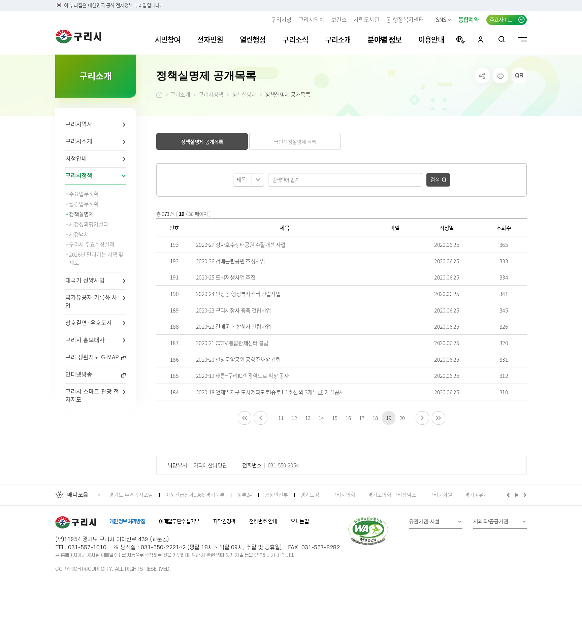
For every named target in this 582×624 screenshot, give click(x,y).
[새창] (368, 531)
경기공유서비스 (481, 494)
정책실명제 (244, 94)
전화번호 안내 (263, 522)
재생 (516, 495)
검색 (435, 179)
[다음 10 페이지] (422, 418)
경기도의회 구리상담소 (392, 494)
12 (294, 417)
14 (321, 417)
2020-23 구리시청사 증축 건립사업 (233, 310)
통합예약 (468, 19)
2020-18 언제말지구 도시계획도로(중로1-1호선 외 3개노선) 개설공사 (270, 392)
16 (348, 417)
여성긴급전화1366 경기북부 (195, 494)
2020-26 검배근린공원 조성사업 (230, 261)
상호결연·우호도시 (88, 322)
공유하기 (482, 75)
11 (280, 417)
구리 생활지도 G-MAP (92, 357)
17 (361, 417)
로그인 (480, 39)
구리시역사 (78, 124)
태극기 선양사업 (85, 280)
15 (334, 417)
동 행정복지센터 (405, 19)
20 (402, 417)
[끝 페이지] (438, 418)
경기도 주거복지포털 (131, 494)
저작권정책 (224, 522)
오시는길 (300, 522)
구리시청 (281, 19)
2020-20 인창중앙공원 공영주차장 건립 (238, 359)
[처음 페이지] (244, 418)
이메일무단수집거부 (179, 522)
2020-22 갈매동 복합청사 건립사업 (233, 326)
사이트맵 (522, 39)
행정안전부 (276, 494)
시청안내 (76, 158)
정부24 (244, 494)
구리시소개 (78, 141)
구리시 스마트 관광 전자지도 (92, 395)
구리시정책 (78, 175)
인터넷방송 (78, 374)
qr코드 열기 (519, 75)
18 (375, 417)
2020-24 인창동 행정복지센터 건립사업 (238, 294)
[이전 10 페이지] (260, 418)
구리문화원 (440, 494)
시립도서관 (366, 19)
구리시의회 (311, 19)
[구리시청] (78, 36)
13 (307, 417)
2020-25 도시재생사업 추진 (225, 277)
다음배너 (524, 495)
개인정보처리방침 (127, 522)
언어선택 (460, 39)
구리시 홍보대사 (85, 339)
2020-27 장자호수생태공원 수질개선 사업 (241, 244)
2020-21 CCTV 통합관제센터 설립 (232, 343)
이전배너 (509, 495)
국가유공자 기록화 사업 (91, 301)
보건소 (339, 19)
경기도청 (309, 494)
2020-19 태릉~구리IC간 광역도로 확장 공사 (242, 375)
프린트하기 (500, 75)
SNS (441, 19)
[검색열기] (501, 39)
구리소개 (180, 94)
